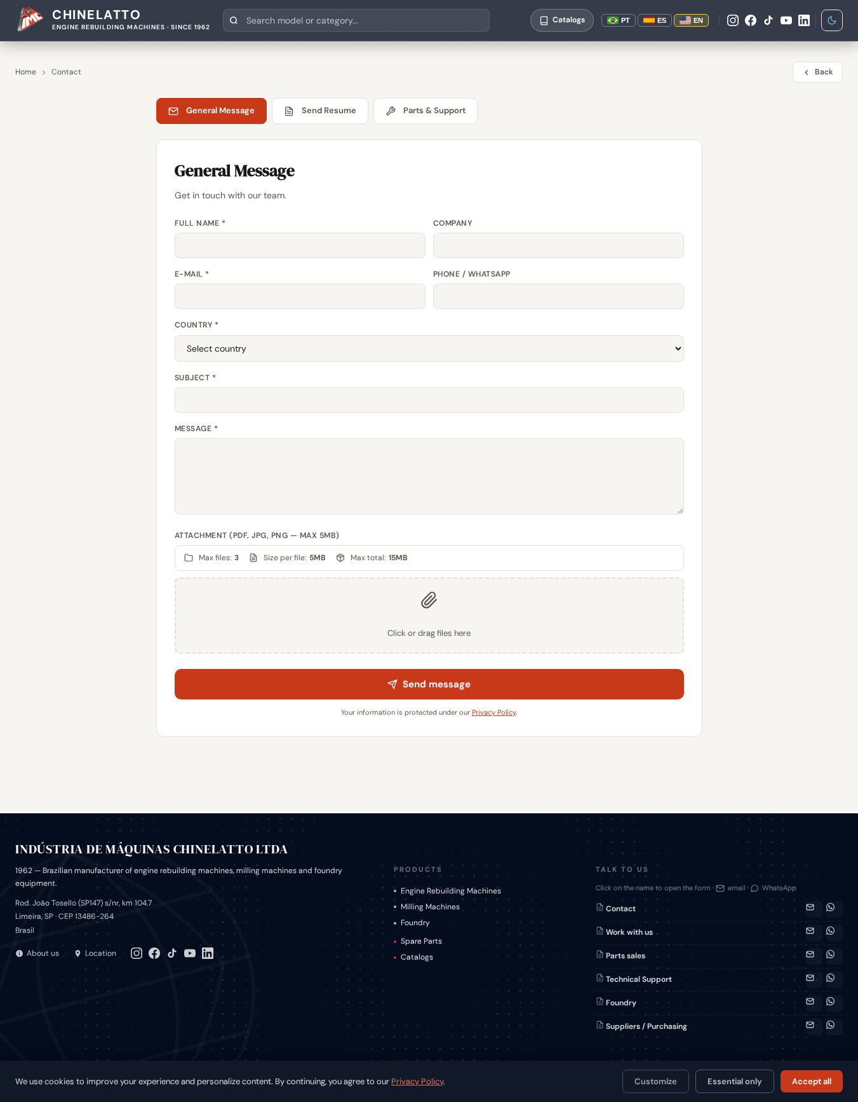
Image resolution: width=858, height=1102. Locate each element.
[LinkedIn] (804, 20)
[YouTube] (786, 20)
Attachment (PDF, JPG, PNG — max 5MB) (257, 535)
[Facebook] (750, 20)
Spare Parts (421, 941)
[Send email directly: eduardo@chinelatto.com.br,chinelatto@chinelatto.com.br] (814, 1003)
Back (824, 72)
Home (25, 72)
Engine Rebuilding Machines (451, 891)
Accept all (811, 1081)
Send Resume (329, 110)
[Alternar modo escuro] (832, 20)
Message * (196, 429)
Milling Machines (430, 907)
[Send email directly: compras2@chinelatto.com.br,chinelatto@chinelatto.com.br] (814, 1027)
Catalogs (417, 957)
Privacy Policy (494, 712)
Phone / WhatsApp (472, 274)
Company (453, 223)
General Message (220, 110)
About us (43, 953)
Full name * (200, 223)
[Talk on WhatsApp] (834, 909)
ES (661, 20)
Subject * (196, 378)
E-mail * (192, 274)
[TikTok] (768, 20)
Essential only (734, 1081)
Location (100, 953)
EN (698, 20)
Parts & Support (434, 110)
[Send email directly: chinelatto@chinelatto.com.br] (814, 933)
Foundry (415, 923)
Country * (197, 325)
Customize (655, 1081)
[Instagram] (733, 20)
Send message (437, 684)
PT (625, 20)
